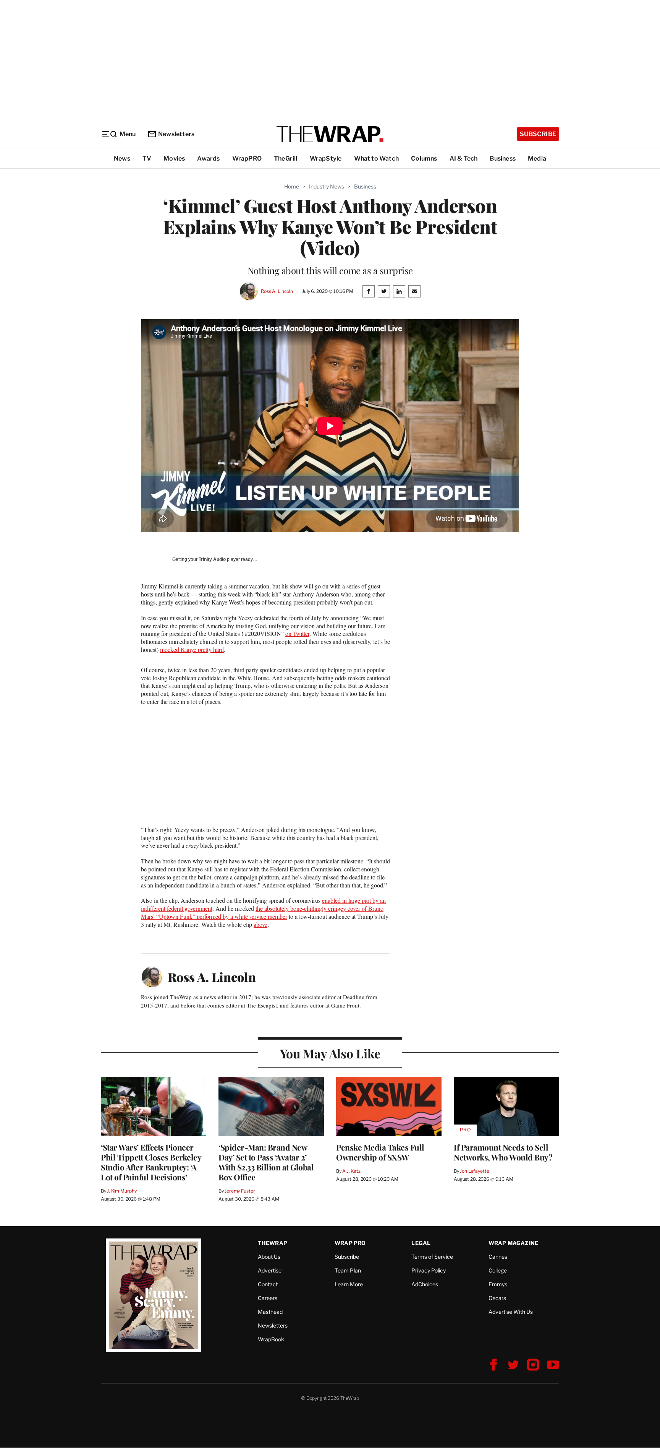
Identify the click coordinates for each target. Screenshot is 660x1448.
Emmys (498, 1284)
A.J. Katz (351, 1171)
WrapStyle (326, 158)
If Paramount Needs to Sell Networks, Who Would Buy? (503, 1152)
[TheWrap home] (330, 134)
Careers (267, 1298)
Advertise (269, 1270)
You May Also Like (330, 1053)
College (498, 1270)
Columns (424, 158)
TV (146, 158)
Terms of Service (432, 1256)
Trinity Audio (212, 559)
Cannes (498, 1256)
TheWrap (272, 1243)
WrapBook (271, 1339)
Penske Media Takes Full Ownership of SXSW (380, 1152)
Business (503, 158)
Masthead (270, 1311)
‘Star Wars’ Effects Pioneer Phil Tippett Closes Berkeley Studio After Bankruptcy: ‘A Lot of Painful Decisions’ (151, 1162)
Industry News (326, 186)
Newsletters (176, 134)
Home (291, 186)
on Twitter (297, 633)
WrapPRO (247, 158)
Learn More (349, 1284)
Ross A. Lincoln (277, 291)
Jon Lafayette (474, 1171)
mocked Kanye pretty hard (192, 649)
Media (537, 158)
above (260, 924)
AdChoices (424, 1284)
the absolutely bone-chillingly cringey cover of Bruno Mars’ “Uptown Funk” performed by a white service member (262, 912)
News (122, 158)
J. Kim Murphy (121, 1191)
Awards (208, 158)
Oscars (497, 1298)
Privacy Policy (428, 1270)
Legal (420, 1243)
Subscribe (538, 134)
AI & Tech (464, 158)
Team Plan (348, 1270)
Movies (174, 158)
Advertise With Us (511, 1311)
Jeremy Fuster (240, 1191)
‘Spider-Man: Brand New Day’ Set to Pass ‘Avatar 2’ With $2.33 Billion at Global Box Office (266, 1162)
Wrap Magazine (514, 1243)
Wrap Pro (350, 1243)
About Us (269, 1256)
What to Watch (376, 158)
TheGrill (286, 158)
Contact (268, 1284)
